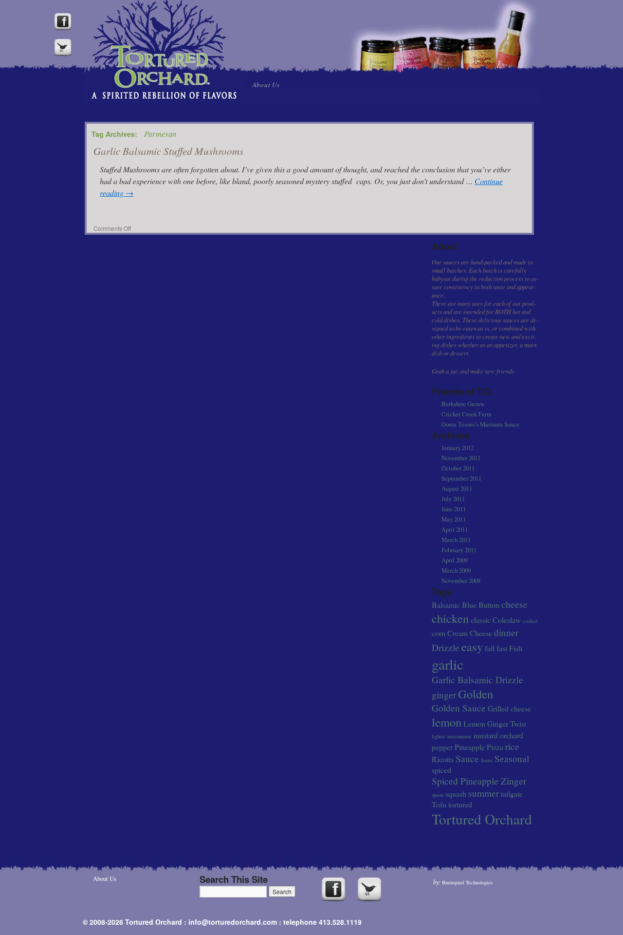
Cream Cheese (469, 633)
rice (512, 746)
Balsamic (446, 604)
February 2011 (458, 549)
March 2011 (456, 539)
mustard (486, 735)
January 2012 (457, 447)
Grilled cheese (509, 708)
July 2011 (453, 498)
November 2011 (460, 457)
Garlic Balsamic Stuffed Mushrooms (168, 151)
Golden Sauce (459, 708)
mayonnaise (459, 736)
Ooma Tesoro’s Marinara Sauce (480, 424)
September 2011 (461, 478)
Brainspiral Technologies (467, 882)
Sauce (467, 758)
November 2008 (460, 580)
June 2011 (453, 509)
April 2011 (454, 529)
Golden (475, 694)
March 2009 (456, 570)
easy (472, 646)
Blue (469, 604)
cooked (530, 620)
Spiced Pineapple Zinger (479, 781)
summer (483, 793)
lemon (446, 722)
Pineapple (470, 747)
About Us (266, 84)
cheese (514, 604)
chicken (450, 618)
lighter (438, 736)
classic (481, 620)
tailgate (512, 793)
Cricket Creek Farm (466, 414)
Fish (515, 648)
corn (438, 633)
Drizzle (445, 647)
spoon (437, 794)
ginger (444, 695)
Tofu (439, 804)
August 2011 (456, 488)
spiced (441, 770)
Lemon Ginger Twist (494, 723)
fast (501, 648)
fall (490, 648)
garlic (447, 663)
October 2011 (458, 468)
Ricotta (443, 759)
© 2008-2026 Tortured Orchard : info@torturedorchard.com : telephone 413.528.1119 (222, 922)
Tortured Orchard (482, 818)
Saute (487, 760)
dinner (506, 632)
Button (488, 604)
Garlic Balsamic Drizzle (477, 679)
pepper (442, 747)
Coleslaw (507, 620)
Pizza (495, 747)
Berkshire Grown (462, 403)
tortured (460, 804)
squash (455, 793)
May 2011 (453, 519)
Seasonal (512, 758)
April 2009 (454, 560)
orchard (511, 735)
